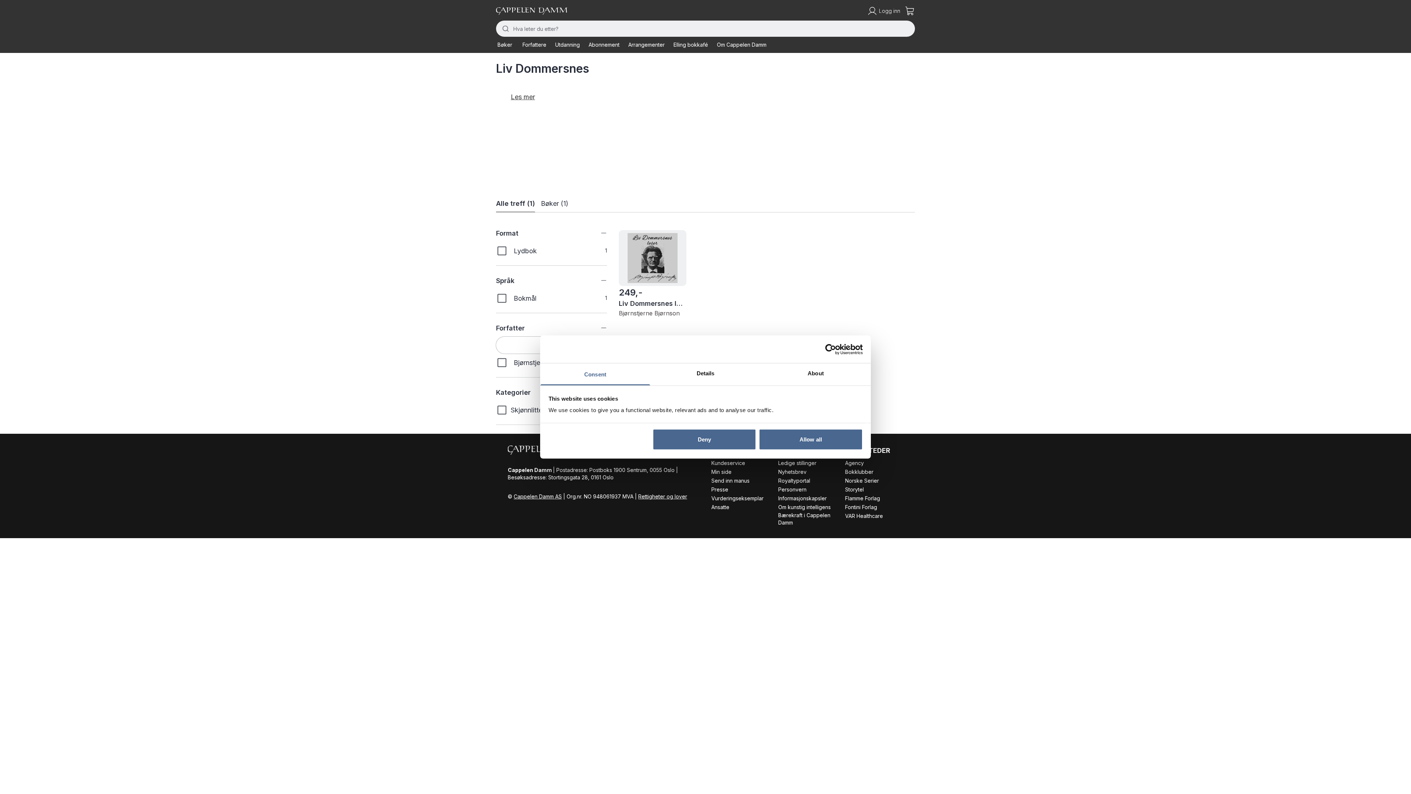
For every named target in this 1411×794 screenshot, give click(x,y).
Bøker (505, 45)
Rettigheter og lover (662, 496)
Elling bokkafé (691, 45)
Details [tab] (706, 373)
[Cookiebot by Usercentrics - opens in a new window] (830, 349)
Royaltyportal (794, 481)
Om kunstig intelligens (804, 507)
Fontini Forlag (861, 507)
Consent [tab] (595, 374)
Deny (704, 439)
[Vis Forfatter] (598, 328)
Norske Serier (862, 481)
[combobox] (705, 29)
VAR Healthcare (864, 516)
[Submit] (504, 29)
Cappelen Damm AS (538, 496)
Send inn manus (730, 481)
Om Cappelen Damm (741, 45)
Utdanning (567, 45)
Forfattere (534, 45)
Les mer (523, 97)
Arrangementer (646, 45)
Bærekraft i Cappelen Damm (804, 519)
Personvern (792, 489)
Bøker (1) (554, 203)
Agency (854, 463)
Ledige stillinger (797, 463)
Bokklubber (859, 472)
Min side (721, 472)
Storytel (854, 489)
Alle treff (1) (515, 203)
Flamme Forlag (862, 498)
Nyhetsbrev (792, 472)
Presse (719, 489)
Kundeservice (728, 463)
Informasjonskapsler (802, 498)
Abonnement (604, 45)
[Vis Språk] (598, 280)
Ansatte (720, 507)
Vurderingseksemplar (737, 498)
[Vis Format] (598, 233)
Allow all (811, 439)
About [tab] (816, 373)
